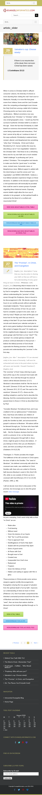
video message (13, 492)
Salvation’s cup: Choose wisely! (16, 675)
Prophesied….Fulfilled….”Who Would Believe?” (18, 666)
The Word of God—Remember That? (18, 662)
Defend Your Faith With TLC (15, 658)
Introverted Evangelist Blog (14, 698)
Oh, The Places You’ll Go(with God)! (17, 683)
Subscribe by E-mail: (11, 771)
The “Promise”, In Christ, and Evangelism (19, 679)
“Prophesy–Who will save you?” (16, 671)
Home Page (9, 702)
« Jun (5, 730)
